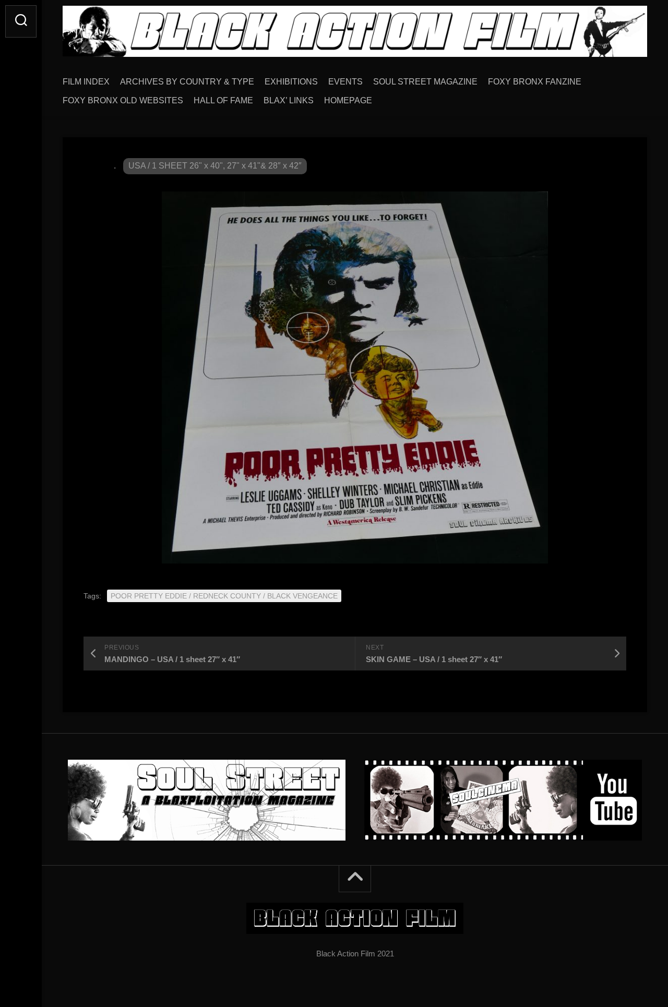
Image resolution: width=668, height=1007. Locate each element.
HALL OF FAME (223, 100)
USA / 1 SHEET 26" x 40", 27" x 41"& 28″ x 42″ (215, 165)
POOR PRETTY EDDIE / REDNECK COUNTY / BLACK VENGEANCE (224, 596)
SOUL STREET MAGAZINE (425, 81)
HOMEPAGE (348, 100)
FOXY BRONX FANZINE (534, 81)
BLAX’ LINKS (289, 100)
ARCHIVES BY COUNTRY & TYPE (187, 81)
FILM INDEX (86, 81)
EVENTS (345, 81)
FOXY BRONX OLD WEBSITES (123, 100)
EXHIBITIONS (291, 81)
